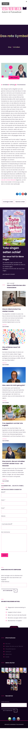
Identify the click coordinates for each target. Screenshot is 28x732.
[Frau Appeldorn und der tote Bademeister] (12, 682)
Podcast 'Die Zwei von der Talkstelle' (14, 646)
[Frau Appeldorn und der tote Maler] (8, 682)
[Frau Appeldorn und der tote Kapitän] (16, 682)
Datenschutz (9, 654)
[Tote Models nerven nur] (3, 670)
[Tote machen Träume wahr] (10, 670)
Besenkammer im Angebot (15, 620)
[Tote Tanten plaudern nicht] (21, 670)
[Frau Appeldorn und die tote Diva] (19, 682)
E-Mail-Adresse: (5, 581)
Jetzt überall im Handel (9, 274)
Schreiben (16, 47)
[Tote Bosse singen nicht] (14, 670)
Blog (9, 47)
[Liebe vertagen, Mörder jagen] (6, 670)
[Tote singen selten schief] (10, 676)
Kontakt (7, 657)
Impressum (8, 651)
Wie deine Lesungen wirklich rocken (17, 618)
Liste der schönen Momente (8, 180)
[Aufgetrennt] (16, 688)
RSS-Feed (8, 643)
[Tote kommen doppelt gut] (17, 676)
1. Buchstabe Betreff (6, 524)
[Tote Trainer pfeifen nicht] (25, 670)
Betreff (3, 492)
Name (3, 500)
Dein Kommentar (5, 532)
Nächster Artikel (20, 201)
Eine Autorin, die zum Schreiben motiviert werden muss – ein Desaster (13, 463)
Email (3, 508)
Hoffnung (12, 84)
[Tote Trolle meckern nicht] (17, 670)
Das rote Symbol (18, 486)
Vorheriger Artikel (8, 201)
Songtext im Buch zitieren (14, 612)
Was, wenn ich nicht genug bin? (13, 385)
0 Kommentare (21, 84)
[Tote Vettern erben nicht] (14, 676)
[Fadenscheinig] (12, 688)
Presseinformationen (11, 649)
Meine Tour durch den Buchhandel (17, 615)
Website (3, 516)
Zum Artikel (5, 326)
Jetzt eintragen (7, 590)
